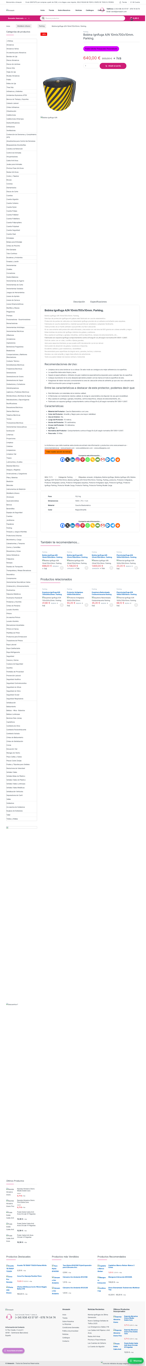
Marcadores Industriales (15, 625)
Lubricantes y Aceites (14, 462)
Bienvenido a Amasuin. (14, 2)
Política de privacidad (70, 1331)
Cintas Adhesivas (13, 107)
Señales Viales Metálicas (16, 788)
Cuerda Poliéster (13, 215)
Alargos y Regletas (13, 470)
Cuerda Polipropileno (14, 222)
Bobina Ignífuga (108, 477)
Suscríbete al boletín (15, 1351)
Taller (8, 815)
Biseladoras (11, 351)
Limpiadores (11, 450)
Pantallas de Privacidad (15, 672)
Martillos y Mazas (13, 308)
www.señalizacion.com (84, 448)
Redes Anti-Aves (94, 1336)
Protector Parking (81, 485)
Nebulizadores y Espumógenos (18, 400)
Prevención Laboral (14, 675)
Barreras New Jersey (14, 718)
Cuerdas (10, 195)
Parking (42, 26)
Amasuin (10, 1363)
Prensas (9, 316)
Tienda (124, 2)
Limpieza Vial (11, 454)
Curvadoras (11, 273)
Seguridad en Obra (14, 691)
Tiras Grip (10, 87)
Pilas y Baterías (12, 477)
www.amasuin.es (120, 445)
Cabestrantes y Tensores (16, 543)
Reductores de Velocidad (16, 768)
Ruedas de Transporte (15, 567)
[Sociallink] (30, 1340)
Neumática (10, 574)
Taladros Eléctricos (13, 415)
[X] (67, 459)
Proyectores (11, 438)
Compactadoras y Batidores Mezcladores (17, 355)
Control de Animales (14, 153)
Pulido (9, 80)
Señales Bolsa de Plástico (16, 776)
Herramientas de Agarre (15, 281)
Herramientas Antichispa (15, 327)
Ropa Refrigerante (13, 652)
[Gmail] (102, 459)
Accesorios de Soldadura (16, 807)
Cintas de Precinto (13, 246)
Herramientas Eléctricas (15, 331)
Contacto (101, 10)
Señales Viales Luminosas (16, 784)
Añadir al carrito (114, 66)
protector (112, 480)
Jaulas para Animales (14, 164)
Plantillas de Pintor (13, 633)
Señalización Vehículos (15, 791)
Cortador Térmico (13, 361)
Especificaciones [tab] (98, 302)
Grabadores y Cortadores (16, 384)
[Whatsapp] (87, 459)
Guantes (10, 668)
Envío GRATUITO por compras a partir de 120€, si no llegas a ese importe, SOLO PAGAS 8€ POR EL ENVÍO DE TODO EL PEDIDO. (70, 2)
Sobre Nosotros (64, 10)
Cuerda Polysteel (13, 226)
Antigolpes (98, 477)
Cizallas (9, 269)
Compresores (11, 578)
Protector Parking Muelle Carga (100, 485)
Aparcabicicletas (13, 501)
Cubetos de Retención (15, 149)
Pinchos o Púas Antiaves (97, 1340)
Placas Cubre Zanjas (14, 761)
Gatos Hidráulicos (13, 555)
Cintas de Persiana (13, 606)
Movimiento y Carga (14, 540)
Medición (10, 481)
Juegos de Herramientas (15, 292)
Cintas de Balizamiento (15, 737)
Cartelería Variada (13, 733)
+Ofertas (10, 41)
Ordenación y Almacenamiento (18, 586)
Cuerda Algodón (12, 199)
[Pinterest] (82, 459)
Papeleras (10, 524)
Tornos (9, 419)
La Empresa (66, 1324)
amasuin (90, 477)
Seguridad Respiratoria (15, 699)
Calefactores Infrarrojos (15, 119)
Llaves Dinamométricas (15, 304)
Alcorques (10, 497)
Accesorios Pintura (13, 617)
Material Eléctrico (13, 466)
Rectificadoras (12, 403)
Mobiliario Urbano (23, 26)
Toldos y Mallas (12, 819)
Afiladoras (10, 335)
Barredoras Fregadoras (15, 347)
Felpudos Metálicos (14, 594)
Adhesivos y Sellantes (14, 91)
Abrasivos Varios (13, 49)
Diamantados (11, 188)
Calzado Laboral (12, 103)
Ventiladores (11, 130)
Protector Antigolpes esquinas (77, 483)
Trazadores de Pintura (15, 640)
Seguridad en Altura (14, 687)
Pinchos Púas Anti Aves (15, 168)
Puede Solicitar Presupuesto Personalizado (101, 49)
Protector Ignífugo (115, 483)
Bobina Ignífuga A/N (122, 477)
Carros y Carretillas (13, 547)
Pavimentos (11, 590)
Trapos (9, 458)
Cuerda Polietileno (13, 219)
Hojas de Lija (11, 72)
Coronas (10, 184)
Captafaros (11, 722)
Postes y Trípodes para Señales (18, 764)
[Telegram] (112, 459)
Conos (9, 745)
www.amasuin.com (67, 448)
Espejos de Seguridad (14, 512)
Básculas (10, 485)
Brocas (9, 180)
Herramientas (11, 265)
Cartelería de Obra (13, 726)
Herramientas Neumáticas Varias (18, 582)
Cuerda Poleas (12, 211)
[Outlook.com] (107, 459)
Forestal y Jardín (13, 261)
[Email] (97, 459)
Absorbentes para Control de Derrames (21, 141)
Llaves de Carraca (13, 300)
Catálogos (90, 10)
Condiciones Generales (70, 1327)
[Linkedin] (72, 459)
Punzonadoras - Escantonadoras (18, 319)
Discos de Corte (12, 191)
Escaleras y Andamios (14, 257)
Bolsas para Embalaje (14, 242)
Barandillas (10, 509)
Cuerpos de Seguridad (15, 664)
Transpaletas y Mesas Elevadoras (19, 570)
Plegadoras (11, 312)
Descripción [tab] (79, 302)
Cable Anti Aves (12, 160)
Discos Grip (11, 68)
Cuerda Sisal (11, 234)
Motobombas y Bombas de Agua (19, 396)
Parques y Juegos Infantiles (17, 532)
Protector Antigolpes (124, 480)
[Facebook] (62, 459)
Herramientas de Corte (15, 285)
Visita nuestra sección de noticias (58, 452)
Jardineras (10, 520)
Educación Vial (12, 749)
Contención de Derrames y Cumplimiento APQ (21, 135)
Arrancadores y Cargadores (17, 474)
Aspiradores (11, 343)
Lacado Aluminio (13, 610)
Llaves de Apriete (13, 296)
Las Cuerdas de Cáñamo (97, 1343)
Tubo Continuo (12, 253)
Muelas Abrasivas (13, 76)
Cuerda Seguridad (13, 230)
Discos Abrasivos (13, 60)
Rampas (9, 563)
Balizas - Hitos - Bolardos (16, 710)
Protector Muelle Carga (66, 485)
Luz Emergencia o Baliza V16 (98, 1327)
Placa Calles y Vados (14, 757)
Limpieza (10, 442)
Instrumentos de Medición (16, 489)
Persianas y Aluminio (14, 602)
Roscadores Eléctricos (15, 407)
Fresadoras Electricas (14, 369)
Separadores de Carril (14, 795)
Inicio (42, 10)
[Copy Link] (92, 459)
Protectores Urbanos (14, 536)
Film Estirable (11, 250)
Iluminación (11, 431)
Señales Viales (12, 772)
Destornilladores (12, 277)
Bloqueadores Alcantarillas (16, 145)
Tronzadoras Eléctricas (15, 423)
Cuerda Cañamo (12, 203)
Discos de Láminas (13, 64)
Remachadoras (12, 323)
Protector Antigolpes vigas (98, 483)
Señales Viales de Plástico (16, 780)
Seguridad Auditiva (14, 679)
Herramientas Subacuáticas (17, 427)
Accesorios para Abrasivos (16, 53)
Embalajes (10, 238)
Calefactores (11, 115)
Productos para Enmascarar (17, 637)
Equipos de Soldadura (15, 811)
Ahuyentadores (12, 157)
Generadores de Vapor (15, 380)
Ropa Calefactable (13, 648)
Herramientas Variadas (15, 289)
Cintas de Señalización (15, 741)
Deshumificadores (13, 123)
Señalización (11, 703)
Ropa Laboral (11, 644)
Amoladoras (11, 339)
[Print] (117, 459)
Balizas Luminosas (13, 714)
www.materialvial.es (52, 448)
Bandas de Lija (12, 56)
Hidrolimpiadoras (13, 388)
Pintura (9, 613)
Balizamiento (11, 706)
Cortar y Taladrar (13, 176)
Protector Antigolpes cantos (55, 483)
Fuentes (9, 516)
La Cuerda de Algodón (96, 1346)
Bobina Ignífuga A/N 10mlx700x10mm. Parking (85, 480)
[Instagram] (77, 459)
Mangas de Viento (13, 753)
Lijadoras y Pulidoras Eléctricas (18, 392)
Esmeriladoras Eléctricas (15, 365)
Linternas (10, 435)
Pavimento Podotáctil (14, 598)
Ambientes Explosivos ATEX (17, 95)
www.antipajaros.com (102, 448)
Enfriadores (11, 127)
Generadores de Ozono (15, 376)
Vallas (9, 799)
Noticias (79, 10)
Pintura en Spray (13, 629)
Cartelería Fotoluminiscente (16, 730)
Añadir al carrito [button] (61, 568)
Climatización (11, 111)
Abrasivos (10, 45)
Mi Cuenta (136, 2)
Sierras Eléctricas (13, 411)
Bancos (9, 505)
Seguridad (10, 656)
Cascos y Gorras (12, 660)
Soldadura (10, 803)
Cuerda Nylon (12, 207)
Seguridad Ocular (13, 695)
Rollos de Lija (11, 83)
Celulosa (10, 446)
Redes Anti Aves (12, 172)
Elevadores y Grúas (14, 551)
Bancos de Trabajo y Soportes (18, 99)
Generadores (11, 373)
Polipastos (10, 559)
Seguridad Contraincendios (16, 683)
